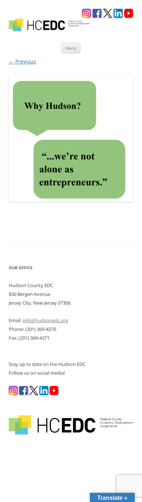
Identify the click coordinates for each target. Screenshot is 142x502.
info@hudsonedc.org (45, 320)
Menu (71, 48)
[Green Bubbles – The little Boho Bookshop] (71, 139)
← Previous (22, 61)
